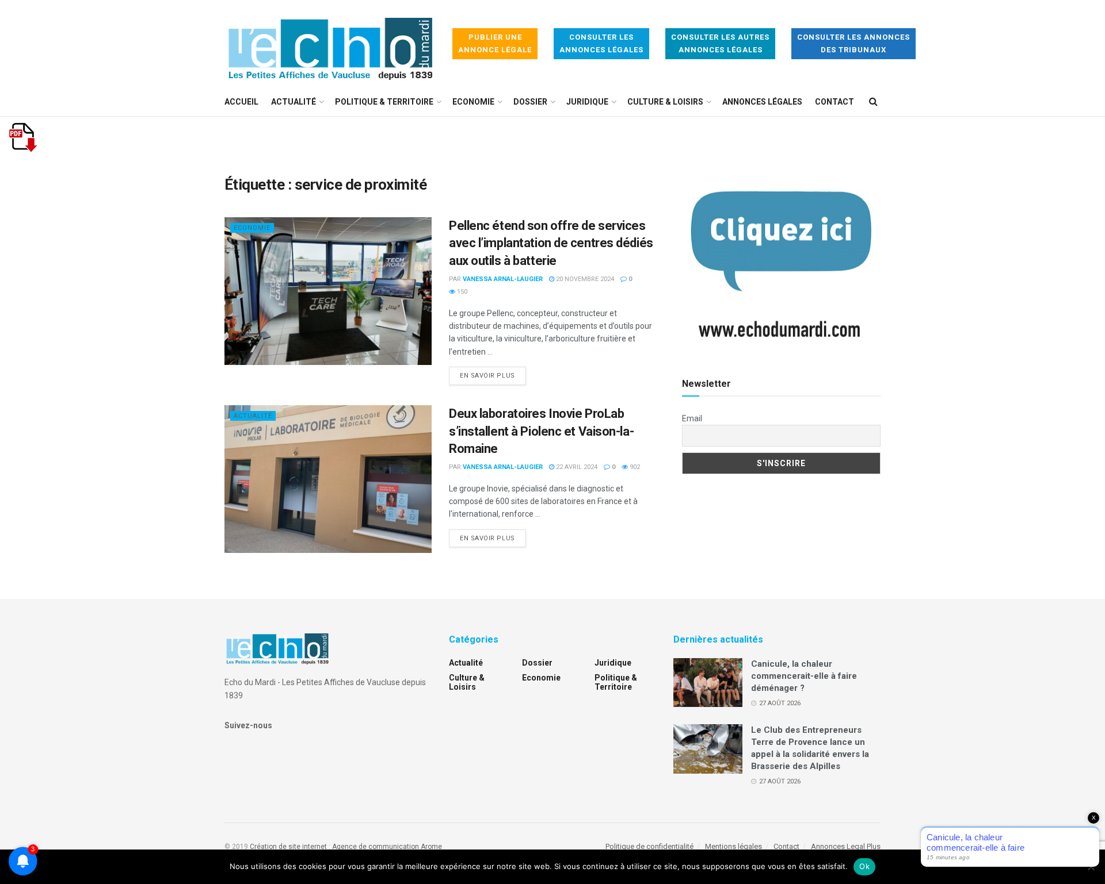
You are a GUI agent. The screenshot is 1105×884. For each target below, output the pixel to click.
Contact (834, 101)
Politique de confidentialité (649, 846)
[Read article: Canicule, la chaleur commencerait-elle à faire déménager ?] (707, 683)
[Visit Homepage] (330, 44)
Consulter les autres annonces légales (720, 43)
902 (634, 467)
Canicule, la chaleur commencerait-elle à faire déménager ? (804, 676)
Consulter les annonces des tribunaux (853, 43)
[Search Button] (873, 101)
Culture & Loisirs (665, 101)
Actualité (293, 101)
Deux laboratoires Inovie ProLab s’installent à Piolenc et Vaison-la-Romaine (541, 431)
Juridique (587, 101)
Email (692, 418)
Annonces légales (762, 101)
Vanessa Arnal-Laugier (503, 279)
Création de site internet (288, 847)
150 (461, 291)
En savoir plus (493, 375)
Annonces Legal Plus (846, 846)
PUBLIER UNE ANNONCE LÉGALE (495, 43)
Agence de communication (375, 847)
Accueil (241, 101)
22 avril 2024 (575, 467)
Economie (473, 101)
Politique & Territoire (384, 101)
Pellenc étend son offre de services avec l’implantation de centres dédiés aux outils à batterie (551, 243)
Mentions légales (733, 846)
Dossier (530, 101)
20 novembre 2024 (584, 279)
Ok (864, 866)
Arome (431, 847)
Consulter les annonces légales (601, 43)
